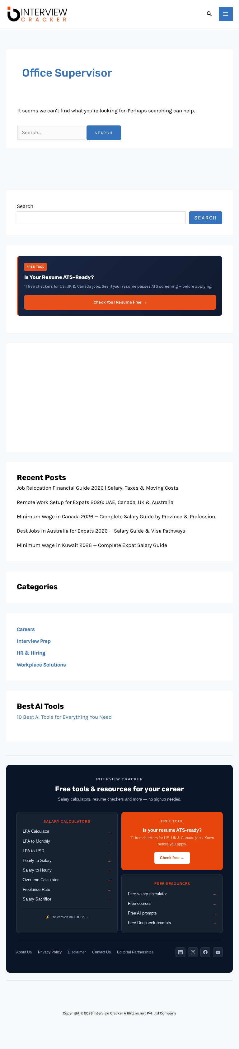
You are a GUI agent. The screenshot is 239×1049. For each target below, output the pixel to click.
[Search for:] (52, 132)
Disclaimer (77, 952)
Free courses (172, 903)
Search (25, 206)
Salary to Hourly (67, 870)
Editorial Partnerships (135, 952)
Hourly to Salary (67, 860)
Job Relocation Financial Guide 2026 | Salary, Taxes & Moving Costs (97, 488)
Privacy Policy (50, 952)
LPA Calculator (67, 831)
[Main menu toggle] (226, 14)
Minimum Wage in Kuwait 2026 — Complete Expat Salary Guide (92, 545)
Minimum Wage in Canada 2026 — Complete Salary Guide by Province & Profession (116, 516)
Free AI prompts (172, 913)
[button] (209, 14)
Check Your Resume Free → (120, 302)
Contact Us (101, 952)
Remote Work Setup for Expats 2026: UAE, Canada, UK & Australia (95, 502)
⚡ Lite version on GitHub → (67, 917)
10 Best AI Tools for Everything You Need (64, 717)
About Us (24, 952)
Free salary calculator (172, 893)
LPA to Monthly (67, 841)
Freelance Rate (67, 889)
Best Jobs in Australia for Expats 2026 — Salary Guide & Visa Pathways (101, 531)
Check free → (172, 858)
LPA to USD (67, 851)
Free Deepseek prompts (172, 922)
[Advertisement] (119, 397)
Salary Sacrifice (67, 899)
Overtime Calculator (67, 879)
